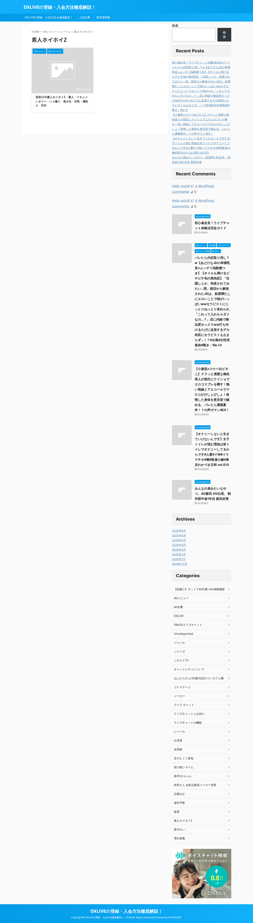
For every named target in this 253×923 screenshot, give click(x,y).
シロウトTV (181, 660)
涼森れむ (179, 793)
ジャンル (179, 642)
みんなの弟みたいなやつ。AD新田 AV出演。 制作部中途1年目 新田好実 (213, 493)
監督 (176, 811)
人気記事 (84, 17)
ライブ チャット (184, 704)
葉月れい (179, 829)
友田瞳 (178, 749)
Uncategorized (183, 633)
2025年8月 (179, 530)
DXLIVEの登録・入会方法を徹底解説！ (49, 17)
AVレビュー (181, 598)
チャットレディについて (189, 669)
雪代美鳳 (179, 838)
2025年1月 (179, 559)
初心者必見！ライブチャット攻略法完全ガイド (201, 62)
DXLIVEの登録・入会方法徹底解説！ (60, 7)
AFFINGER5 (174, 917)
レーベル (179, 731)
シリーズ (179, 651)
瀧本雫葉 (179, 802)
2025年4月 (179, 545)
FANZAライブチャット (188, 624)
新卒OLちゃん (183, 776)
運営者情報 (103, 17)
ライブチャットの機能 (188, 722)
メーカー (179, 696)
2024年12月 (179, 564)
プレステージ (182, 687)
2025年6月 (179, 535)
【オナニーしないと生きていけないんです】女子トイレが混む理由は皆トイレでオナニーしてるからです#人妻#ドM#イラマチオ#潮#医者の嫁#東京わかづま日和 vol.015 (212, 449)
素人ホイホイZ (183, 820)
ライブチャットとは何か (189, 713)
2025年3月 (179, 549)
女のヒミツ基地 (183, 758)
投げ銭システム (183, 767)
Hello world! (181, 186)
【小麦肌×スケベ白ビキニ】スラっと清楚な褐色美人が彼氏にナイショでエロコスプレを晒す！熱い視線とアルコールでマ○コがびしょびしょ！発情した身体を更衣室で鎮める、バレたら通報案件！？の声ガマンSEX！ (201, 124)
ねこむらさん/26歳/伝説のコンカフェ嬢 (199, 678)
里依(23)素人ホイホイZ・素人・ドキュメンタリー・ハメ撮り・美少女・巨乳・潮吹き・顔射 (62, 101)
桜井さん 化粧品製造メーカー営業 (195, 785)
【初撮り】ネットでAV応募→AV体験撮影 (199, 589)
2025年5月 (179, 540)
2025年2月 (179, 554)
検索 (175, 25)
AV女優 (178, 607)
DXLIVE (178, 616)
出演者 (178, 740)
